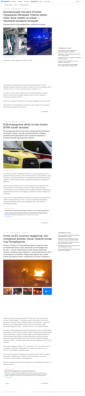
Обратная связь (74, 391)
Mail (2, 391)
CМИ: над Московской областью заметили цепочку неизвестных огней (68, 242)
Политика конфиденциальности (53, 391)
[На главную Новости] (6, 1)
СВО (16, 5)
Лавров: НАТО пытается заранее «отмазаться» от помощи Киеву (69, 58)
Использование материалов (65, 391)
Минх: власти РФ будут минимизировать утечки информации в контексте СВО (68, 65)
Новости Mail (14, 121)
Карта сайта (80, 391)
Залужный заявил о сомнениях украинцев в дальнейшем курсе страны (69, 235)
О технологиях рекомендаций (41, 391)
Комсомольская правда (16, 8)
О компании (6, 391)
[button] (27, 41)
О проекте (33, 391)
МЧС (27, 318)
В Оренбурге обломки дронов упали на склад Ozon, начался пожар (69, 54)
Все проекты (15, 391)
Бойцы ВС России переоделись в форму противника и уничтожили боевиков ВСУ (68, 239)
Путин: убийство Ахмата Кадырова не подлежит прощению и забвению (67, 51)
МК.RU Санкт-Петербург (15, 232)
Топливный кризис (23, 5)
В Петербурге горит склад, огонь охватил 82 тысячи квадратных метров (69, 246)
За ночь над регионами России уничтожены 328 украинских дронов (69, 249)
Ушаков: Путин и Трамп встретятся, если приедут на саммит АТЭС (68, 61)
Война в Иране (8, 5)
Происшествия (25, 8)
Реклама (10, 391)
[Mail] (2, 1)
